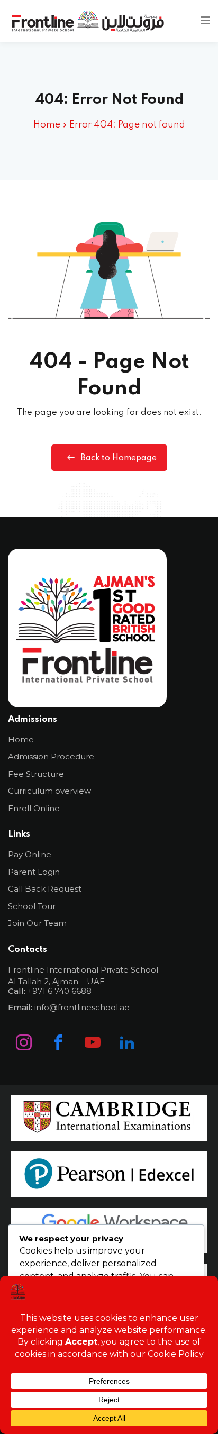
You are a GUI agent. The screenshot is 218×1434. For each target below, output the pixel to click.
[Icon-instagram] (24, 1042)
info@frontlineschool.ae (82, 1007)
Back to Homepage (118, 458)
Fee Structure (36, 774)
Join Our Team (37, 923)
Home (46, 125)
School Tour (32, 906)
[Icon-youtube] (92, 1042)
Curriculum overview (49, 791)
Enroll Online (34, 808)
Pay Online (29, 854)
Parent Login (34, 872)
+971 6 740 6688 (60, 991)
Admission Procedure (51, 756)
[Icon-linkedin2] (127, 1042)
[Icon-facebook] (58, 1042)
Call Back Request (44, 889)
